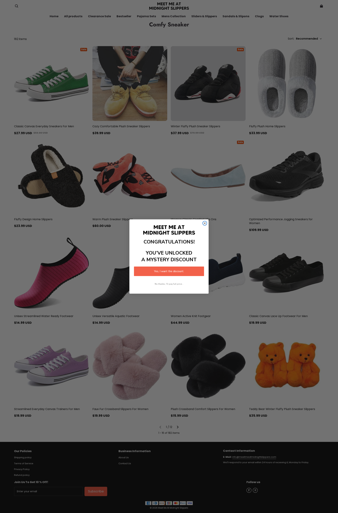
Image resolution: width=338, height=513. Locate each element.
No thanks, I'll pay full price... (169, 284)
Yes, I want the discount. (169, 271)
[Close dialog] (205, 223)
